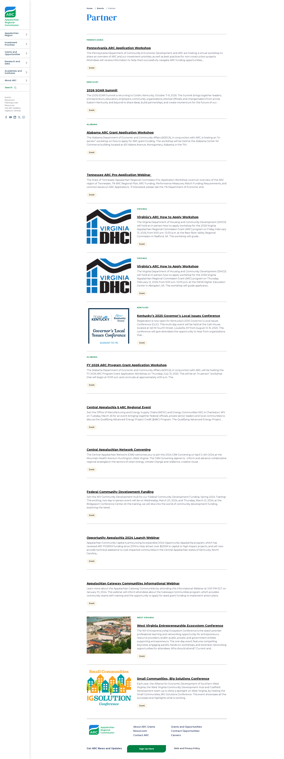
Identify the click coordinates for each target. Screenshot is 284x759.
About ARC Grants (144, 726)
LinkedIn (14, 117)
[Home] (12, 16)
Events (8, 97)
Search (8, 87)
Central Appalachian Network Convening (119, 449)
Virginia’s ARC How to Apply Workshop (168, 217)
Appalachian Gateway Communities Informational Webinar (133, 583)
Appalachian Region (12, 34)
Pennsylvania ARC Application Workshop (119, 48)
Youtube (10, 117)
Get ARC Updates (12, 108)
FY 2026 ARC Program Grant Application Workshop (127, 365)
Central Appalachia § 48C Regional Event (119, 407)
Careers (176, 735)
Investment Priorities (11, 43)
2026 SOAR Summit (102, 90)
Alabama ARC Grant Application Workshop (120, 132)
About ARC (10, 80)
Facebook (6, 117)
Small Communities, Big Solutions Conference (173, 678)
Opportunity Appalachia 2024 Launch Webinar (123, 537)
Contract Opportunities (185, 731)
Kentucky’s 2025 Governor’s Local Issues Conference (178, 316)
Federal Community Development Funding (120, 492)
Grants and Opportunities (12, 53)
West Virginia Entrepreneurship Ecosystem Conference (180, 625)
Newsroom (10, 100)
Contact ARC (141, 735)
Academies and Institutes (13, 72)
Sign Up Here (146, 748)
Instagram (23, 117)
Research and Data (12, 62)
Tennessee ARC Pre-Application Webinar (119, 175)
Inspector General (13, 111)
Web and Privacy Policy (187, 748)
